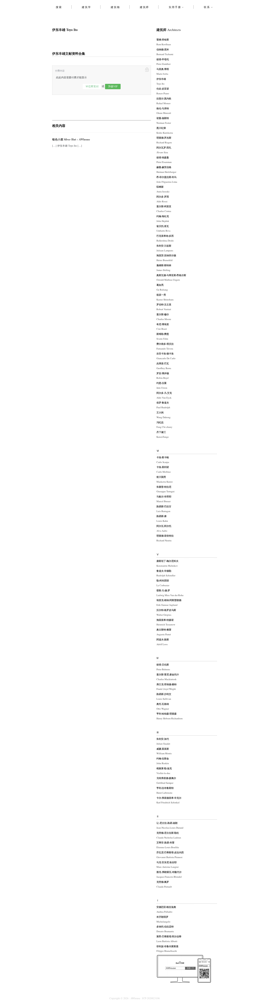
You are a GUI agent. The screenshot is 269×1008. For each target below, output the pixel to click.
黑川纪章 (161, 128)
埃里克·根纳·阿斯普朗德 (168, 600)
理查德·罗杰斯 (163, 137)
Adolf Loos (162, 644)
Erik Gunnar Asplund (167, 605)
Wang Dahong (163, 417)
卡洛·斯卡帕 (162, 457)
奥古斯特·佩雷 (163, 629)
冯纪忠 (160, 422)
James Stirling (163, 270)
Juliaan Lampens (164, 250)
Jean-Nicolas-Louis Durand (169, 827)
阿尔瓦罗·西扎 (163, 147)
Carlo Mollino (163, 471)
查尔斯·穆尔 (162, 314)
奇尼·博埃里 (162, 324)
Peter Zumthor (163, 64)
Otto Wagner (162, 708)
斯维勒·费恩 (162, 334)
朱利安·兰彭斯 (163, 245)
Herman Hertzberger (166, 172)
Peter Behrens (163, 669)
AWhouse (135, 998)
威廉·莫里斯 (162, 748)
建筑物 (115, 7)
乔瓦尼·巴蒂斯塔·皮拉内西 (170, 852)
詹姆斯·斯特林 (163, 265)
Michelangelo (163, 921)
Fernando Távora (164, 348)
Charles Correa (163, 211)
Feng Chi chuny (164, 427)
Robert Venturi (163, 309)
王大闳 (160, 412)
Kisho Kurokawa (164, 132)
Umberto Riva (163, 230)
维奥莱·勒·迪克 (164, 768)
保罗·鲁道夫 (162, 402)
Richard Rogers (164, 142)
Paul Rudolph (163, 407)
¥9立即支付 (92, 86)
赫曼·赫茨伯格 (163, 167)
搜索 (59, 7)
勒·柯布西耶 (162, 580)
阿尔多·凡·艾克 (164, 393)
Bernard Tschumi (164, 54)
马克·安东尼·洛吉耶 (166, 862)
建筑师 (144, 7)
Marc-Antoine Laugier (167, 866)
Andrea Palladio (164, 911)
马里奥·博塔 (162, 69)
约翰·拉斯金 (162, 758)
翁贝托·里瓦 (162, 226)
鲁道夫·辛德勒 (163, 570)
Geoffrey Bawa (163, 368)
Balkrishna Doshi (165, 240)
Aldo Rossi (161, 201)
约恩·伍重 (161, 383)
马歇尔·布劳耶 (163, 496)
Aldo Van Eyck (163, 397)
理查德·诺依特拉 (165, 535)
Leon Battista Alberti (167, 941)
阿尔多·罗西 (162, 196)
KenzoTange (162, 436)
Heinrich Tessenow (165, 624)
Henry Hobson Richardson (169, 718)
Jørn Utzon (161, 387)
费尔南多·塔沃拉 (165, 343)
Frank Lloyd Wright (166, 689)
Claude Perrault (164, 886)
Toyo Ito (160, 83)
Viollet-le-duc (163, 773)
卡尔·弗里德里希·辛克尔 (168, 797)
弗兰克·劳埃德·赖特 (166, 684)
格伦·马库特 (162, 108)
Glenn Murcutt (163, 113)
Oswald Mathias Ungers (168, 279)
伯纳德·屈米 (162, 49)
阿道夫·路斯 (162, 639)
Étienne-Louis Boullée (167, 847)
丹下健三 (161, 432)
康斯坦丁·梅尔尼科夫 (167, 561)
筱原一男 (161, 294)
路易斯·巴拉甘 (163, 506)
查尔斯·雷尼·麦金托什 (167, 674)
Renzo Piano (162, 93)
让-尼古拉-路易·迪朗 (167, 823)
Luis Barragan (163, 511)
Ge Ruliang (162, 289)
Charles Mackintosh (166, 679)
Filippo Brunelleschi (166, 951)
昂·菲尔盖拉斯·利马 (166, 177)
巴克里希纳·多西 (165, 235)
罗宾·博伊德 (162, 373)
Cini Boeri (161, 328)
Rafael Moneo (163, 103)
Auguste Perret (163, 634)
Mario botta (162, 73)
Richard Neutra (163, 540)
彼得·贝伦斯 (162, 664)
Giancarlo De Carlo (165, 358)
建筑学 (86, 7)
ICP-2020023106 (151, 998)
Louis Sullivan (163, 698)
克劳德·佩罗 (162, 882)
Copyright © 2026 (118, 998)
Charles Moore (163, 319)
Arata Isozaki (162, 191)
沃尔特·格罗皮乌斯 (166, 610)
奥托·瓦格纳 (162, 704)
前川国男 (161, 477)
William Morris (164, 753)
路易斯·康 (161, 516)
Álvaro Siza (162, 152)
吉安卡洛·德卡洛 (165, 353)
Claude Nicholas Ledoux (168, 837)
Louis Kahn (162, 520)
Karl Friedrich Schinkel (168, 802)
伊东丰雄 (161, 79)
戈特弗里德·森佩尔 (166, 778)
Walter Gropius (163, 614)
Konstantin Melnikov (167, 565)
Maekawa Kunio (164, 481)
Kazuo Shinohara (164, 299)
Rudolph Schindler (165, 575)
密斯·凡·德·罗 (163, 590)
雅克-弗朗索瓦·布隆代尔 (169, 872)
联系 (207, 7)
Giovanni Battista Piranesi (169, 857)
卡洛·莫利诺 (162, 467)
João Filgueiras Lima (166, 181)
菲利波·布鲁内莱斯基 (167, 946)
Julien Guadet (163, 743)
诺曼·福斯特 (162, 118)
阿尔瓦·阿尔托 (163, 526)
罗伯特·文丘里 (163, 304)
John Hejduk (162, 221)
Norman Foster (163, 122)
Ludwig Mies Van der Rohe (170, 595)
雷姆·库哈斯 (162, 39)
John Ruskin (162, 763)
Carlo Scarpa (162, 462)
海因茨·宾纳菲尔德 (166, 255)
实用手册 (175, 7)
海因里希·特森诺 (165, 620)
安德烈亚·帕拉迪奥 (166, 907)
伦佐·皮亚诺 (162, 88)
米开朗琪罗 (162, 916)
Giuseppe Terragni (165, 491)
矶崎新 (160, 186)
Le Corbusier (162, 585)
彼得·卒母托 (162, 59)
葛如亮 (160, 285)
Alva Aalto (161, 530)
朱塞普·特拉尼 (163, 486)
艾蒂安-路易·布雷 (165, 842)
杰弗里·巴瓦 (162, 363)
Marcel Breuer (163, 501)
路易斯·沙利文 (163, 694)
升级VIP (112, 86)
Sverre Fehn (162, 338)
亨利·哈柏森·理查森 (166, 713)
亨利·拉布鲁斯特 (165, 788)
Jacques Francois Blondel (169, 876)
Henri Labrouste (164, 792)
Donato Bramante (165, 931)
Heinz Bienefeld (164, 260)
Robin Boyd (162, 378)
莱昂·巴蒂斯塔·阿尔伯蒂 (168, 936)
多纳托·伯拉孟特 (165, 926)
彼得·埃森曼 (162, 157)
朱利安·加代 (162, 739)
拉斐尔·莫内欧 (163, 98)
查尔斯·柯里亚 (163, 206)
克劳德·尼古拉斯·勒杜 (167, 832)
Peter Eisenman (164, 162)
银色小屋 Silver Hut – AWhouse (71, 139)
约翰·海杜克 (162, 216)
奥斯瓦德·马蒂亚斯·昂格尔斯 (171, 275)
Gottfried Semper (165, 782)
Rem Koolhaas (163, 44)
